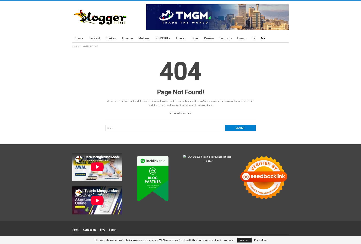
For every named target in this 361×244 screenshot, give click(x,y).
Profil (75, 229)
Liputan (181, 38)
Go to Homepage (181, 113)
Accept (244, 240)
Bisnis (79, 38)
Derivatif (94, 38)
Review (209, 38)
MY (263, 38)
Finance (127, 38)
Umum (241, 38)
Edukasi (111, 38)
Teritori (224, 38)
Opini (195, 38)
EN (254, 38)
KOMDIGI (162, 38)
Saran (112, 229)
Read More (260, 240)
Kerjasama (89, 229)
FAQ (102, 229)
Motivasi (144, 38)
